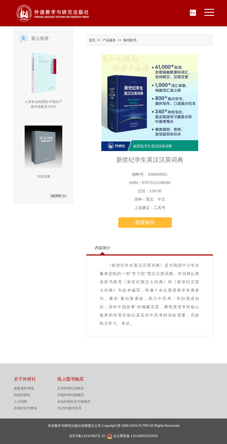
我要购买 (145, 222)
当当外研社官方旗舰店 (74, 402)
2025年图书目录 (69, 408)
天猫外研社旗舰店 (70, 395)
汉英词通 (43, 176)
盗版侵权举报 (24, 388)
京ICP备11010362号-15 (87, 436)
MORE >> (58, 196)
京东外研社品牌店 (70, 388)
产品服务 (109, 40)
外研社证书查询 (25, 408)
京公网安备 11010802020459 (135, 435)
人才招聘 (20, 402)
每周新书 (129, 40)
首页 (92, 40)
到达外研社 (22, 395)
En (192, 13)
